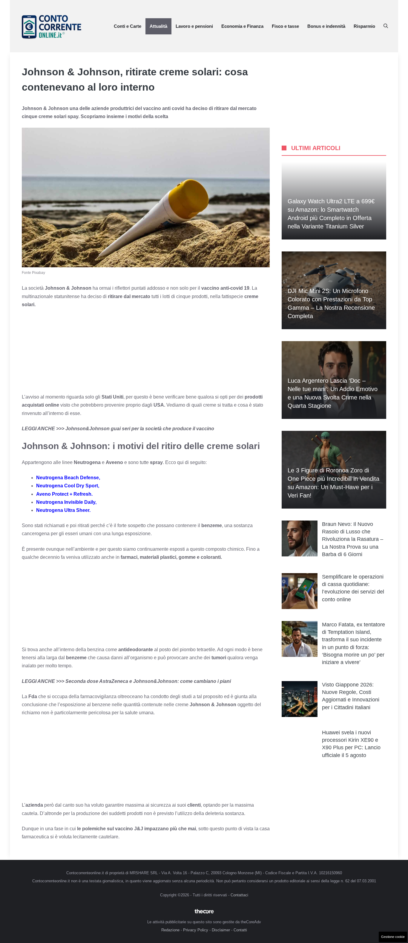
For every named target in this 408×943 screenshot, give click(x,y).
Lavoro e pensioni (194, 26)
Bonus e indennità (326, 26)
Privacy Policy (195, 930)
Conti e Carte (127, 26)
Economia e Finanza (242, 26)
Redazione (170, 930)
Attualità (158, 26)
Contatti (240, 930)
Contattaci (239, 895)
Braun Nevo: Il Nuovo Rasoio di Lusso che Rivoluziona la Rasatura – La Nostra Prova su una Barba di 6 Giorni (352, 539)
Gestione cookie (393, 937)
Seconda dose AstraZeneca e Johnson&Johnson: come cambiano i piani (148, 681)
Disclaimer (221, 930)
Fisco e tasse (285, 26)
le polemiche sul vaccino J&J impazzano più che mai (136, 828)
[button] (385, 26)
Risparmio (364, 26)
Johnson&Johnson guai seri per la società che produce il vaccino (139, 428)
